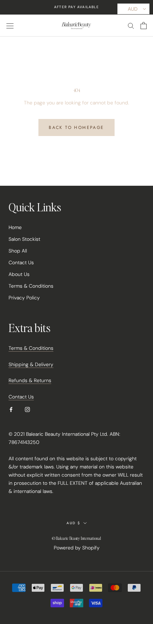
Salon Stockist (24, 239)
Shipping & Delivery (31, 364)
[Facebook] (11, 409)
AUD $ (73, 523)
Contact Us (21, 262)
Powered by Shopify (77, 547)
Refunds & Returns (30, 380)
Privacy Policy (24, 297)
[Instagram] (27, 409)
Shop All (18, 251)
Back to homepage (76, 127)
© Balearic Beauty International (76, 538)
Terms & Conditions (31, 286)
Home (15, 227)
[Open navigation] (10, 25)
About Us (19, 274)
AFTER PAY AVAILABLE (76, 7)
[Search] (131, 25)
